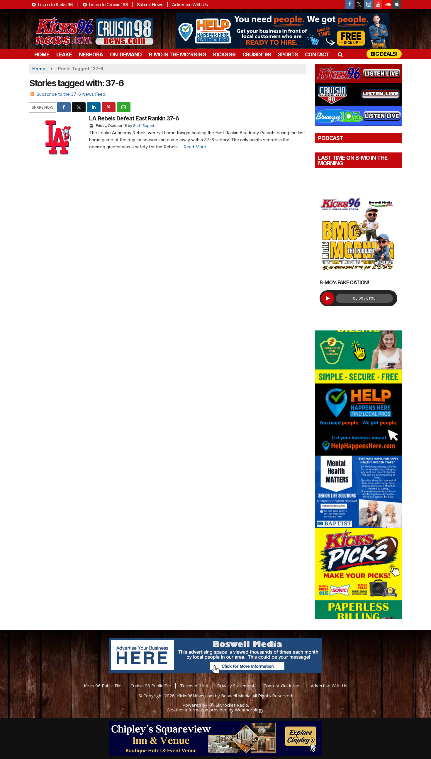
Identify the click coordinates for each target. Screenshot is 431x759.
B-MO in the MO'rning (177, 54)
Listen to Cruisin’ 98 (108, 4)
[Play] (327, 298)
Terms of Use (194, 686)
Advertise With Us (190, 4)
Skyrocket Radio (231, 705)
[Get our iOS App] (396, 4)
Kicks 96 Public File (102, 686)
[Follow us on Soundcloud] (387, 4)
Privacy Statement (235, 686)
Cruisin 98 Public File (150, 686)
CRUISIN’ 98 (256, 54)
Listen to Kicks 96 (55, 4)
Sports (288, 54)
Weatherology (249, 710)
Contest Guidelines (283, 686)
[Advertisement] (282, 30)
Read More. (195, 147)
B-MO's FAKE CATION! (344, 283)
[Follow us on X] (359, 4)
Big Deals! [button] (384, 54)
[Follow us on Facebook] (349, 4)
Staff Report (143, 125)
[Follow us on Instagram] (368, 4)
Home (41, 54)
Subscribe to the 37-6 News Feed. (71, 94)
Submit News (150, 4)
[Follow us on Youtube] (378, 4)
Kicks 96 (224, 54)
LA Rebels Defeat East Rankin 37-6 (134, 118)
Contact (317, 54)
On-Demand (126, 54)
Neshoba (91, 54)
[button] (340, 54)
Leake (64, 54)
